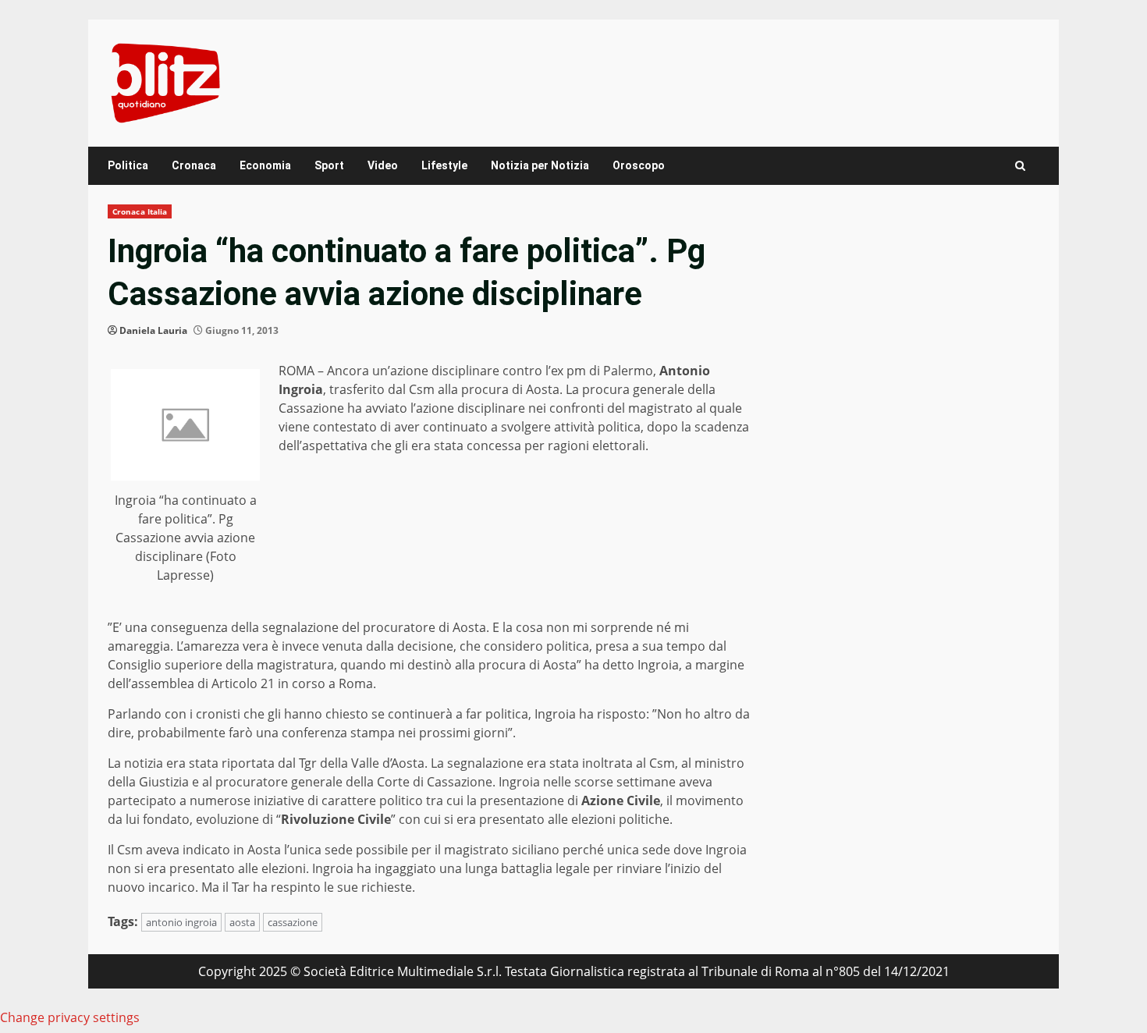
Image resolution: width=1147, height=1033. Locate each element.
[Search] (1020, 166)
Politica (128, 165)
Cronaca (194, 165)
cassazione (293, 922)
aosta (242, 922)
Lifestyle (444, 165)
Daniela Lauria (153, 330)
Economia (265, 165)
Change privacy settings (70, 1017)
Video (383, 165)
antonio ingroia (181, 922)
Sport (329, 165)
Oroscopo (639, 165)
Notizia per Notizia (540, 165)
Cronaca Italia (139, 211)
